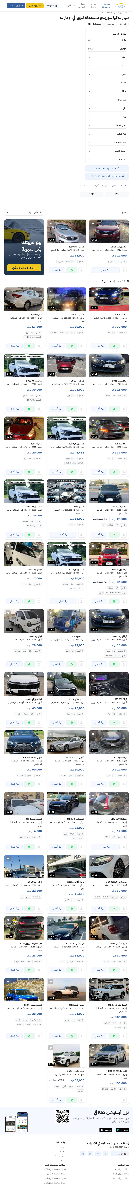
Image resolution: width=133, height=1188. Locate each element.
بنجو (67, 651)
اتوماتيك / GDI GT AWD (74, 463)
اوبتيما (108, 395)
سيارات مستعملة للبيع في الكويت (54, 1169)
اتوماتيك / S (37, 1024)
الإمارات (120, 1153)
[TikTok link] (98, 1153)
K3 (109, 332)
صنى (21, 837)
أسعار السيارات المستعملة (107, 168)
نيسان (28, 837)
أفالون (67, 899)
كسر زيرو (60, 261)
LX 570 (105, 1089)
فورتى (68, 395)
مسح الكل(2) (94, 24)
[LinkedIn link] (90, 1153)
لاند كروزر (107, 1023)
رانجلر (67, 1019)
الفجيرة (78, 584)
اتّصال (103, 270)
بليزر (65, 833)
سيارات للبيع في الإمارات (121, 1173)
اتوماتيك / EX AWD (34, 400)
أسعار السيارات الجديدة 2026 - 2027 (107, 176)
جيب (28, 961)
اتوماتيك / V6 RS (77, 838)
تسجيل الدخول (16, 5)
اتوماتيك (97, 896)
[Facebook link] (105, 1153)
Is (22, 896)
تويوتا (74, 899)
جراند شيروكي (20, 961)
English (50, 5)
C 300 (105, 896)
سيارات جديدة (94, 6)
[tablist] (66, 186)
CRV (107, 837)
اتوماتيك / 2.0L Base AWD (116, 592)
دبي (122, 261)
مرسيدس (115, 896)
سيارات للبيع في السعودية (120, 1178)
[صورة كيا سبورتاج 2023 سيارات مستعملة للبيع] (24, 491)
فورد (113, 961)
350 (62, 961)
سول (68, 332)
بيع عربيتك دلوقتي (22, 268)
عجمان (120, 332)
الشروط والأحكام (60, 1155)
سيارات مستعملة (106, 6)
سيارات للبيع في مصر (122, 1169)
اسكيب (106, 961)
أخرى (64, 1086)
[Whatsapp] (71, 270)
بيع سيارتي (33, 5)
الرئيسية (63, 1146)
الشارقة (120, 395)
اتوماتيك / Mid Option (33, 337)
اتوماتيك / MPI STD (57, 332)
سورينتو (110, 261)
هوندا (113, 837)
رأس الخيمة (34, 1019)
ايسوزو (71, 1086)
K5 (109, 458)
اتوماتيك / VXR (120, 1027)
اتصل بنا (63, 1151)
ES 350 (63, 775)
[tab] (124, 186)
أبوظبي (36, 458)
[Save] (93, 223)
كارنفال (111, 525)
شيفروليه (72, 833)
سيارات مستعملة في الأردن (56, 1173)
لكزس (71, 775)
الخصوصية (62, 1160)
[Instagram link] (82, 1153)
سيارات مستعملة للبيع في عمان (55, 1182)
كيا (117, 261)
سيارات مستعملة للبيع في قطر (55, 1178)
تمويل (103, 525)
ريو (27, 332)
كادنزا (108, 775)
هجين (28, 1024)
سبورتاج (25, 395)
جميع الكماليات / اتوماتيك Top (115, 655)
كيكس (18, 1019)
